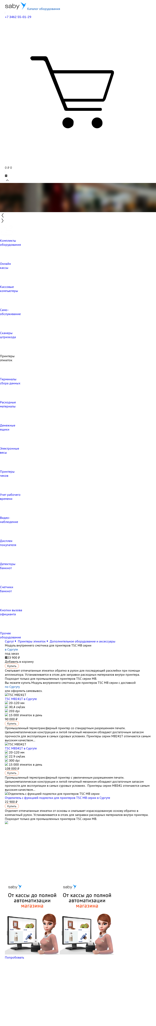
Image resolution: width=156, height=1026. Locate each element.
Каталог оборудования (43, 9)
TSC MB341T (21, 748)
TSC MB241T (21, 699)
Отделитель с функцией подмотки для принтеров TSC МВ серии (57, 798)
